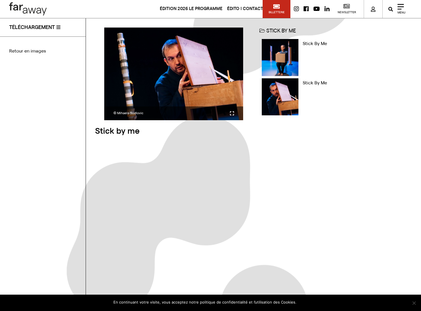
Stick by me (315, 43)
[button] (276, 9)
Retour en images (27, 51)
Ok (303, 302)
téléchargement (32, 27)
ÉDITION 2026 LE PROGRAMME (191, 9)
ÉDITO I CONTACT (245, 9)
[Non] (414, 303)
